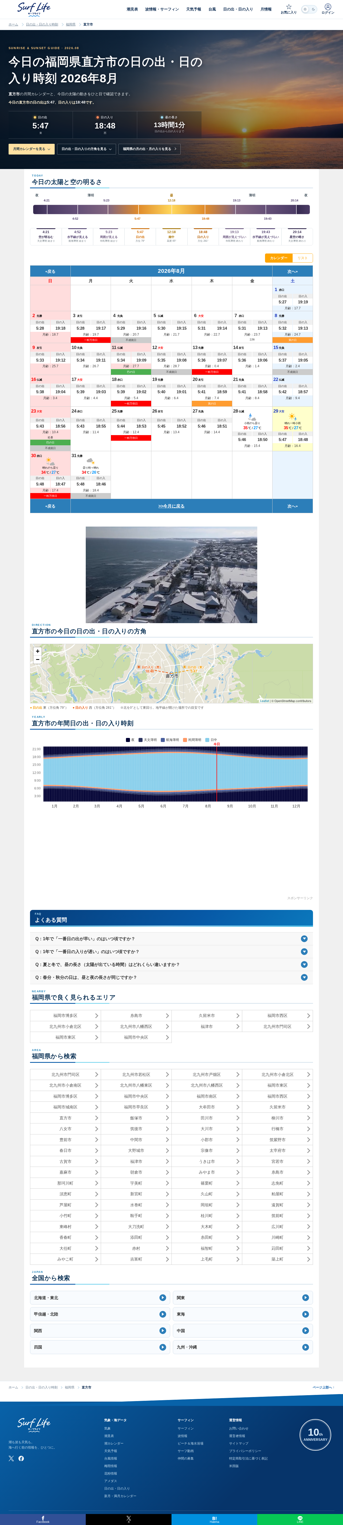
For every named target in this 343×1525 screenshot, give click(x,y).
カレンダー (279, 258)
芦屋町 (65, 1205)
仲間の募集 (186, 1458)
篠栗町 (207, 1183)
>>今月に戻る (171, 506)
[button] (100, 1298)
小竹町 (65, 1215)
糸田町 (207, 1237)
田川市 (207, 1118)
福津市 (207, 1026)
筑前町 (277, 1215)
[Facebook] (21, 1458)
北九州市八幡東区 (136, 1085)
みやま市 (207, 1172)
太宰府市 (278, 1150)
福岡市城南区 (65, 1107)
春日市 (65, 1150)
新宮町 (136, 1194)
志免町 (277, 1183)
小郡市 (207, 1139)
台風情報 (110, 1458)
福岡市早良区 (136, 1107)
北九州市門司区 (277, 1026)
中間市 (136, 1139)
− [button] (37, 659)
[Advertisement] (171, 857)
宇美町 (136, 1183)
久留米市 (207, 1015)
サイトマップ (238, 1443)
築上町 (277, 1259)
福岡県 (71, 24)
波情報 (182, 1436)
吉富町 (136, 1259)
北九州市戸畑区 (207, 1074)
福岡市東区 (65, 1037)
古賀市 (65, 1161)
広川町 (277, 1226)
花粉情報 (110, 1473)
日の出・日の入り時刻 (42, 24)
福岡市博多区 (65, 1015)
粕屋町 (277, 1194)
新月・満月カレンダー (120, 1496)
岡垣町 (207, 1205)
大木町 (207, 1226)
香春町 (65, 1237)
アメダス (110, 1481)
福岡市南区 (207, 1096)
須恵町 (65, 1194)
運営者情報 (237, 1436)
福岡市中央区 (136, 1037)
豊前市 (65, 1139)
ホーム (13, 24)
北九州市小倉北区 (65, 1026)
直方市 (65, 1118)
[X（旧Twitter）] (11, 1458)
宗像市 (207, 1150)
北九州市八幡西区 (136, 1026)
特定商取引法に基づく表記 (248, 1458)
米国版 (234, 1466)
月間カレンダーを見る (29, 149)
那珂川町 (65, 1183)
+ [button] (37, 651)
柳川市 (277, 1118)
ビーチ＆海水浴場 (190, 1443)
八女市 (65, 1128)
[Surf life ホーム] (35, 9)
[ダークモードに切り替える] (309, 9)
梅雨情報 (110, 1466)
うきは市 (207, 1161)
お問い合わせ (238, 1428)
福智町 (207, 1248)
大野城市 (136, 1150)
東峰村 (65, 1226)
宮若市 (277, 1161)
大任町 (65, 1248)
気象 (107, 1428)
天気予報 (110, 1451)
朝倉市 (136, 1172)
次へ (292, 271)
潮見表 (109, 1436)
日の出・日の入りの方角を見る (84, 149)
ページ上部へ (323, 1387)
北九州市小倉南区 (65, 1085)
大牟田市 (207, 1107)
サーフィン (186, 1428)
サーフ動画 (186, 1451)
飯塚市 (136, 1118)
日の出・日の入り (117, 1488)
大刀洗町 (136, 1226)
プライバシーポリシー (245, 1451)
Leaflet (264, 701)
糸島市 (136, 1015)
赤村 (136, 1248)
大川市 (207, 1128)
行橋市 (277, 1128)
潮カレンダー (114, 1443)
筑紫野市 (278, 1139)
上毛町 (207, 1259)
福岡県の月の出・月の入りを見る (147, 149)
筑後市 (136, 1128)
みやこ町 (65, 1259)
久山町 (207, 1194)
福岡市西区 (277, 1015)
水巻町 (136, 1205)
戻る (51, 271)
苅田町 (277, 1248)
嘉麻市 (65, 1172)
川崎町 (277, 1237)
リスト (302, 258)
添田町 (136, 1237)
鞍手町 (136, 1215)
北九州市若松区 (136, 1074)
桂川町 (207, 1215)
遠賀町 (277, 1205)
